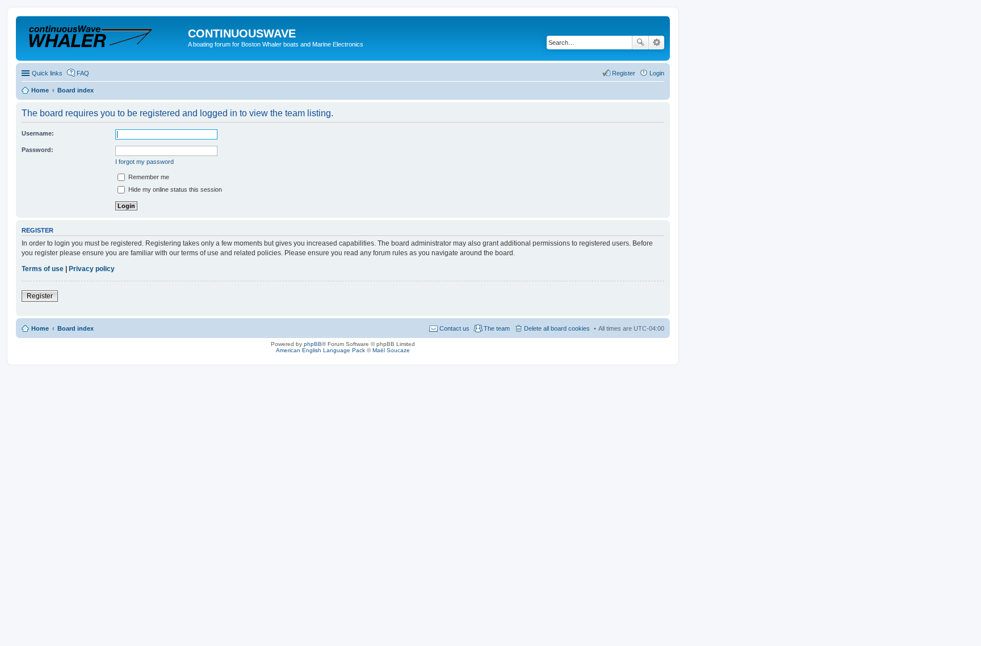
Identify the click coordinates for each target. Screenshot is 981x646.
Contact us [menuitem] (454, 328)
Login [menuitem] (656, 73)
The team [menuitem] (497, 328)
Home (40, 328)
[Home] (103, 36)
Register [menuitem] (623, 73)
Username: (38, 133)
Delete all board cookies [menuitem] (557, 328)
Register (40, 296)
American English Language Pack (320, 350)
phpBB (313, 344)
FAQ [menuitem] (83, 73)
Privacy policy (92, 269)
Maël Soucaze (391, 350)
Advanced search (656, 42)
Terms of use (43, 269)
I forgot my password (144, 161)
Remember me (148, 177)
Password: (37, 149)
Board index (75, 328)
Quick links (47, 73)
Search (640, 42)
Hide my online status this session (174, 189)
